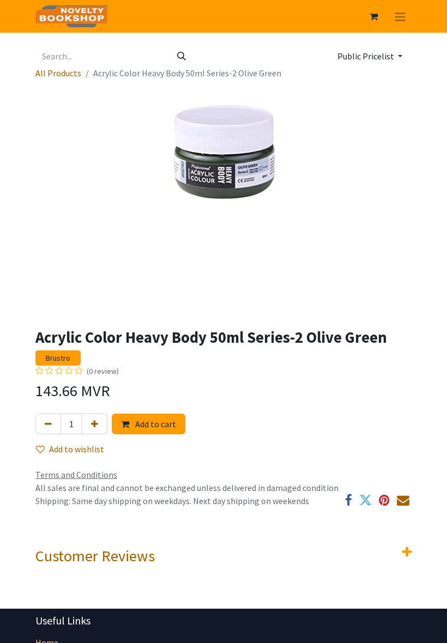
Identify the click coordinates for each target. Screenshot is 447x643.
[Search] (181, 56)
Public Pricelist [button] (366, 56)
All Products (58, 73)
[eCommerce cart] (373, 16)
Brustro (58, 358)
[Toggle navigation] (400, 16)
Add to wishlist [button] (76, 449)
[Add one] (94, 424)
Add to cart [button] (155, 423)
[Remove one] (48, 424)
